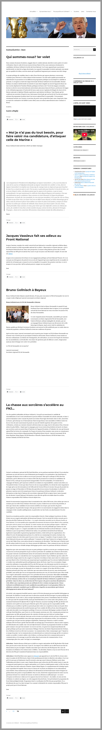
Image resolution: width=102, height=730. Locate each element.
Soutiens (76, 11)
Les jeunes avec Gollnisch (12, 723)
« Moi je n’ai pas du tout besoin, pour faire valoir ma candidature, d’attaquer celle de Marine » (36, 136)
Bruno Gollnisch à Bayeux (26, 290)
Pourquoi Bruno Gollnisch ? (61, 11)
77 (14, 711)
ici (77, 119)
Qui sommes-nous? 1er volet (28, 57)
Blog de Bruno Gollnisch (85, 73)
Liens (82, 11)
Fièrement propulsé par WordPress (29, 723)
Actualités (33, 11)
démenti (36, 656)
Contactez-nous (91, 11)
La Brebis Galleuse (79, 185)
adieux (11, 253)
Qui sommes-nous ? (45, 11)
